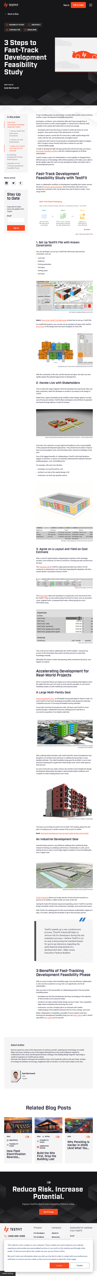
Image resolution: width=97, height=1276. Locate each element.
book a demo (77, 1015)
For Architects (39, 1237)
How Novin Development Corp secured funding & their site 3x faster (65, 833)
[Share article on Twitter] (13, 183)
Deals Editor (43, 596)
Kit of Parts (40, 326)
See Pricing (48, 1212)
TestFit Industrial (42, 897)
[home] (11, 5)
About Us (55, 1233)
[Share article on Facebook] (20, 183)
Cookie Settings (7, 1273)
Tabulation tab (44, 567)
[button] (90, 5)
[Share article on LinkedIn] (6, 183)
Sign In (66, 5)
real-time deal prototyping (53, 187)
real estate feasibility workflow (47, 151)
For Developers (39, 1233)
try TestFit (48, 1017)
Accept (59, 1265)
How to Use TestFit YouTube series (54, 320)
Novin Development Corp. (45, 698)
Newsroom (56, 1237)
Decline (80, 1265)
